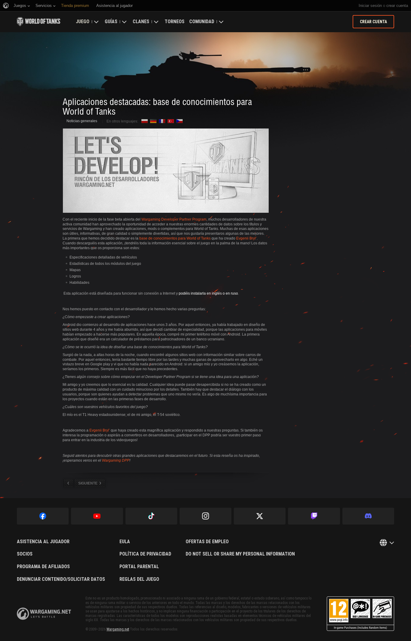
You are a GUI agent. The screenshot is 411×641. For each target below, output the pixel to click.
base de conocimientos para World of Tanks (175, 238)
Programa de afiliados (43, 566)
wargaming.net (44, 614)
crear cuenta (397, 5)
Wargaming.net (118, 629)
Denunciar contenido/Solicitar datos (61, 579)
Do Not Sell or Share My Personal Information (240, 554)
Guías (111, 21)
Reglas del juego (139, 579)
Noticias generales (81, 121)
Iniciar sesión (370, 5)
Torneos (174, 21)
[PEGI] (360, 613)
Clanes (141, 21)
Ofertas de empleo (207, 541)
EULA (124, 541)
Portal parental (139, 566)
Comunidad (201, 21)
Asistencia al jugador (43, 541)
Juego (82, 21)
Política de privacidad (145, 554)
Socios (24, 554)
